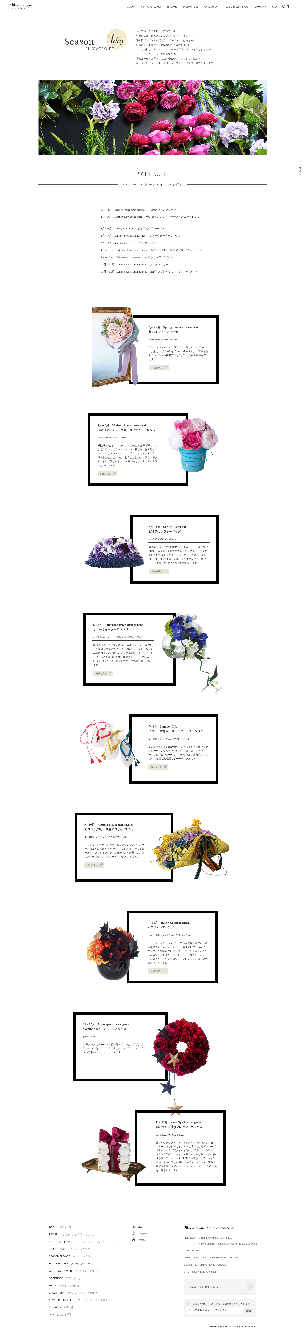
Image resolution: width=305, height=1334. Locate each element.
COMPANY (260, 5)
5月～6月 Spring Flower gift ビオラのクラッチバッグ (134, 228)
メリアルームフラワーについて (72, 1234)
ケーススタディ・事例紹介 (73, 1292)
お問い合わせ (203, 1287)
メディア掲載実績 (64, 1285)
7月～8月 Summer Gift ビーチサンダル (125, 243)
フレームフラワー (70, 1263)
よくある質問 (60, 1314)
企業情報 (61, 1307)
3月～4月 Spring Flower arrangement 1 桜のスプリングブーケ (138, 209)
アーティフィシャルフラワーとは (81, 1241)
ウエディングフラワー (74, 1270)
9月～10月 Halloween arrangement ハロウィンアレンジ (135, 257)
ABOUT (131, 5)
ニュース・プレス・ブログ (78, 1300)
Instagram (142, 1233)
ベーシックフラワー (70, 1249)
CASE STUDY (211, 5)
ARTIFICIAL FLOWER (151, 5)
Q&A (275, 5)
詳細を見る (157, 367)
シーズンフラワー (71, 1256)
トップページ (60, 1227)
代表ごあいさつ (66, 1278)
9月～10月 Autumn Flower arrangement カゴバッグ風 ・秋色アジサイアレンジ (149, 250)
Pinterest (141, 1240)
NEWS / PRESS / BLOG (236, 5)
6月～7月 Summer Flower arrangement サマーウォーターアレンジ (141, 235)
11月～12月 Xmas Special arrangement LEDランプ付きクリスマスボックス (147, 271)
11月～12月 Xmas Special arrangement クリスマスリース (136, 264)
